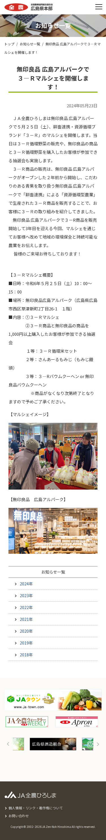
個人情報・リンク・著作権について (35, 807)
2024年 (26, 583)
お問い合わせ (18, 815)
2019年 (26, 643)
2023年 (26, 595)
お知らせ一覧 (30, 43)
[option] (42, 744)
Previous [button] (8, 744)
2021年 (26, 619)
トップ (9, 43)
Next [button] (97, 744)
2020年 (26, 631)
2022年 (26, 607)
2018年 (26, 654)
